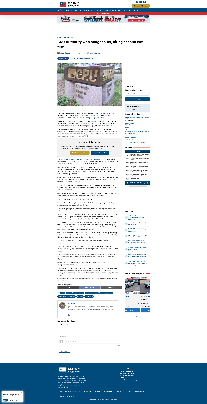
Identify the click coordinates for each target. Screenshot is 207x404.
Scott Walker (80, 296)
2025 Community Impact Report (135, 391)
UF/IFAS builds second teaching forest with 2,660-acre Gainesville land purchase (137, 230)
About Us (121, 10)
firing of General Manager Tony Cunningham (89, 118)
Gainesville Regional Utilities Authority (66, 296)
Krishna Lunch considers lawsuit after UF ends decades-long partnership (137, 217)
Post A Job (133, 142)
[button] (127, 292)
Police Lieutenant (130, 123)
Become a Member (140, 6)
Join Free (137, 99)
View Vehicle (137, 312)
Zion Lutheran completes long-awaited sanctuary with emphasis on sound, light (137, 263)
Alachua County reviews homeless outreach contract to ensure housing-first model (137, 249)
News (68, 10)
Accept (5, 400)
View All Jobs (141, 142)
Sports (77, 10)
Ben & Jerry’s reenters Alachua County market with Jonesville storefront (136, 242)
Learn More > (14, 400)
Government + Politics (65, 37)
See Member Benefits (79, 153)
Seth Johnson (65, 53)
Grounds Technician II (131, 137)
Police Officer (129, 127)
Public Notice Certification (66, 396)
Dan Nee (63, 293)
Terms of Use (87, 391)
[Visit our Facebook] (136, 2)
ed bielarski (69, 293)
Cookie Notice (119, 391)
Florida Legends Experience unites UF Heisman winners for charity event (137, 256)
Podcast (132, 10)
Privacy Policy (97, 391)
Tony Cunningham (89, 296)
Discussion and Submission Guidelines (69, 391)
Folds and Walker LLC (78, 293)
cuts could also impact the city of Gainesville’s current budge (82, 159)
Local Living (87, 10)
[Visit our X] (140, 2)
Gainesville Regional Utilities (106, 293)
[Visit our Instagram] (144, 2)
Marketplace (109, 10)
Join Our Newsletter (100, 153)
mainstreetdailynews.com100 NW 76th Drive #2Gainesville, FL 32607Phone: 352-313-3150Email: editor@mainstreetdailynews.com (132, 374)
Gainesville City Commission (92, 293)
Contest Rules (108, 391)
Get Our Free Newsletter (103, 13)
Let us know (131, 109)
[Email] (69, 315)
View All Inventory (137, 317)
